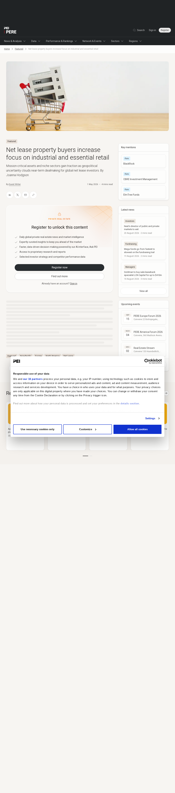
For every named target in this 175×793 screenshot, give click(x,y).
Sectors (115, 41)
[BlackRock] (143, 161)
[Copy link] (33, 194)
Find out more (59, 276)
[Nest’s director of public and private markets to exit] (143, 226)
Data (33, 41)
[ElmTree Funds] (143, 192)
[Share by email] (25, 194)
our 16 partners (33, 378)
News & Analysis (13, 41)
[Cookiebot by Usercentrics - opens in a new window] (147, 361)
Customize (85, 429)
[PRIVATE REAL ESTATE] (10, 30)
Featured (19, 49)
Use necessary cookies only (37, 429)
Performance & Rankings (59, 41)
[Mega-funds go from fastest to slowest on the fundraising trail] (143, 249)
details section (129, 403)
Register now (60, 267)
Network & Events (92, 41)
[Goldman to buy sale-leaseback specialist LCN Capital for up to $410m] (143, 272)
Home (7, 49)
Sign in (152, 30)
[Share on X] (17, 194)
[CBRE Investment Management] (143, 176)
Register (165, 30)
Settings (150, 418)
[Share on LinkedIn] (9, 194)
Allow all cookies (137, 429)
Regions (133, 41)
